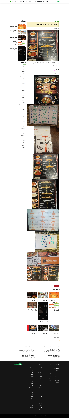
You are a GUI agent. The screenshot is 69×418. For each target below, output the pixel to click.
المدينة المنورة (39, 1)
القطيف (23, 99)
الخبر (23, 78)
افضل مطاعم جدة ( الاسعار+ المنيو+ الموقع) (54, 349)
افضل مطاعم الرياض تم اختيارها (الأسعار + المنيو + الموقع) (52, 346)
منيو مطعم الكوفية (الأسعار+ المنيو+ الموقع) (32, 309)
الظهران (23, 94)
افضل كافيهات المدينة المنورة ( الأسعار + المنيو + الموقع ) (26, 350)
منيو (12, 1)
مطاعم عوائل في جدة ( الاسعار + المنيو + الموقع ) (53, 350)
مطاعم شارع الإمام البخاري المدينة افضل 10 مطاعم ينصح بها (51, 353)
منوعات (23, 147)
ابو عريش (23, 68)
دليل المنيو (50, 373)
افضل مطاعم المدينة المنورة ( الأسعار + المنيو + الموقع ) (52, 351)
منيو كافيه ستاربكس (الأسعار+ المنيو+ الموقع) (43, 332)
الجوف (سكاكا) (22, 76)
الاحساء (23, 69)
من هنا (56, 71)
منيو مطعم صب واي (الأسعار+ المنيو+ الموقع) (54, 309)
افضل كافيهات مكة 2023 (31, 349)
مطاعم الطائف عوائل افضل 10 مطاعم (55, 356)
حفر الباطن (22, 128)
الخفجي (23, 81)
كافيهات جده (49, 380)
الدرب (23, 83)
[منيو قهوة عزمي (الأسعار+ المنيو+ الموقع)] (22, 32)
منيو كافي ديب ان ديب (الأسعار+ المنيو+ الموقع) (54, 332)
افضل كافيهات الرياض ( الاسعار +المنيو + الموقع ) (27, 346)
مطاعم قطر (57, 382)
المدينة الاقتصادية (21, 104)
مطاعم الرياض (49, 375)
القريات (23, 95)
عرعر (23, 142)
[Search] (10, 1)
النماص (23, 111)
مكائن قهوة (22, 144)
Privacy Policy (27, 415)
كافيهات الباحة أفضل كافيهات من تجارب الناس (28, 357)
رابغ (23, 137)
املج (23, 116)
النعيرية (23, 109)
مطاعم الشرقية (57, 376)
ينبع (23, 151)
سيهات (23, 138)
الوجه (23, 114)
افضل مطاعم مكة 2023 (56, 354)
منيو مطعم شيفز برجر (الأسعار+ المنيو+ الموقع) (43, 322)
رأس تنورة (22, 135)
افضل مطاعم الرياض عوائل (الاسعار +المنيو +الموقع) (52, 348)
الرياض (46, 1)
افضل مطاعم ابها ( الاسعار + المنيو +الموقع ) (54, 355)
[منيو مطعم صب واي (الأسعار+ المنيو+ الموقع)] (22, 43)
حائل (23, 126)
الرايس (23, 87)
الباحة (15, 1)
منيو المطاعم (57, 373)
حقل (23, 130)
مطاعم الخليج (57, 380)
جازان (18, 1)
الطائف (26, 1)
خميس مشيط (22, 132)
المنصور (23, 107)
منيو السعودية (57, 285)
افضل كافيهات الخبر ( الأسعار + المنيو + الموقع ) (28, 356)
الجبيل (23, 75)
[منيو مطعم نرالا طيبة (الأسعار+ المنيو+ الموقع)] (43, 45)
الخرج (23, 80)
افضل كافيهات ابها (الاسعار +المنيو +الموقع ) (28, 351)
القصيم (30, 1)
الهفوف (23, 113)
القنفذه (23, 100)
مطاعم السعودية (56, 375)
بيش (23, 118)
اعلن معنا (23, 415)
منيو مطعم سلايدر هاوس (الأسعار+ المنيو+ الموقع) (33, 332)
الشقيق (23, 90)
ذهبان (23, 133)
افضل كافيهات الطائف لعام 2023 (30, 353)
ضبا (23, 140)
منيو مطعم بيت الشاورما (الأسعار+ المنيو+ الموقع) (55, 299)
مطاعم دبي (50, 376)
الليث (23, 102)
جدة (43, 1)
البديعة (23, 73)
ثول (23, 121)
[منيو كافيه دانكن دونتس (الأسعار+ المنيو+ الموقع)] (22, 37)
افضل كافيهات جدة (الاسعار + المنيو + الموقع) (28, 348)
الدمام (23, 85)
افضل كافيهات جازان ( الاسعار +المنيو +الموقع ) (28, 355)
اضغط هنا (55, 70)
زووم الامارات (49, 378)
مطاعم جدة (57, 378)
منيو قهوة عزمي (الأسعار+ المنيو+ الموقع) (44, 299)
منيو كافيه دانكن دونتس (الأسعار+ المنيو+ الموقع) (33, 299)
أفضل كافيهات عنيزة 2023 (31, 354)
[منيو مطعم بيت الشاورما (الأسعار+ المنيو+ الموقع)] (22, 26)
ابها (23, 1)
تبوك (21, 1)
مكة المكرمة (34, 1)
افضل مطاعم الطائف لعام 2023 (55, 357)
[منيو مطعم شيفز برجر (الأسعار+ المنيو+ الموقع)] (22, 53)
